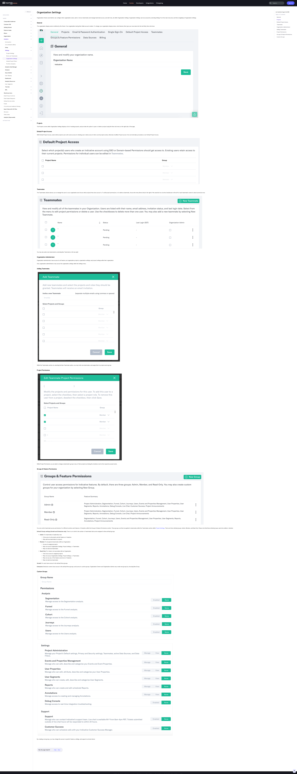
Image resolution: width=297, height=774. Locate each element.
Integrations (150, 3)
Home (125, 3)
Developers (139, 3)
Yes (55, 750)
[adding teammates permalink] (36, 268)
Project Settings (160, 528)
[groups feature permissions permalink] (36, 469)
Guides (131, 3)
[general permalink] (36, 22)
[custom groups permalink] (36, 571)
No (59, 750)
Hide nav (29, 11)
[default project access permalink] (36, 131)
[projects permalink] (36, 123)
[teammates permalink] (36, 189)
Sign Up (291, 3)
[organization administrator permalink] (36, 257)
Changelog (159, 3)
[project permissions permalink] (36, 370)
